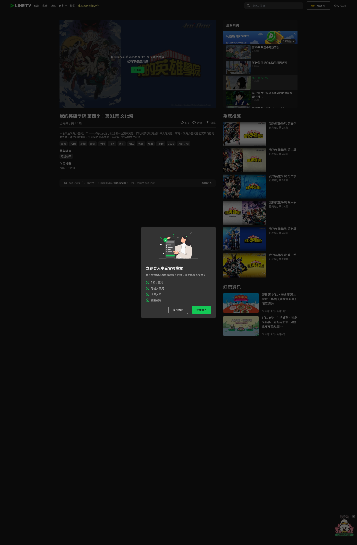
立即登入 (201, 310)
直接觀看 (178, 310)
